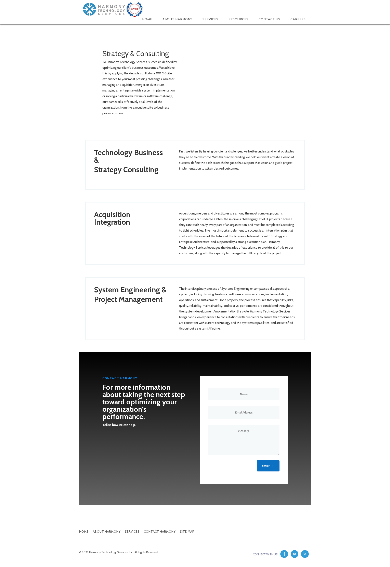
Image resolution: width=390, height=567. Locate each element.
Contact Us (269, 19)
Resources (238, 19)
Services (210, 19)
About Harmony (177, 19)
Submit (268, 465)
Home (147, 19)
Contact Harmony (160, 531)
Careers (298, 19)
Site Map (187, 531)
